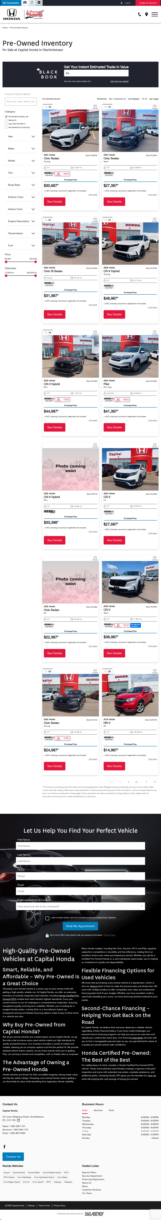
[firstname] (23, 839)
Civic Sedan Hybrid (12, 1182)
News (85, 1186)
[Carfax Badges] (57, 174)
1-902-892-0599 (17, 1133)
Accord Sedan (34, 1172)
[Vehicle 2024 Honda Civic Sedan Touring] (70, 130)
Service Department (92, 1176)
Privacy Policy (59, 1205)
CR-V (66, 1172)
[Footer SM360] (94, 1214)
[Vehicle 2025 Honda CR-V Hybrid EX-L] (70, 356)
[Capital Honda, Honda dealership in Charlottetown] (23, 14)
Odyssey (57, 1182)
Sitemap (31, 1205)
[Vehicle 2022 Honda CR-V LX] (130, 469)
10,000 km (9, 273)
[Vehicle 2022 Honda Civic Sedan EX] (70, 582)
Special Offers (89, 1172)
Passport (68, 1182)
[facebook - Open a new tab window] (4, 1147)
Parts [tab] (111, 1110)
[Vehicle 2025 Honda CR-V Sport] (130, 582)
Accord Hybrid (19, 1172)
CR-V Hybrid (9, 1177)
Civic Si (26, 1182)
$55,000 (33, 259)
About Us (86, 1183)
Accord (7, 1172)
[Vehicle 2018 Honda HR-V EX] (130, 695)
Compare (95, 108)
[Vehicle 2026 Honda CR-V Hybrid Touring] (130, 243)
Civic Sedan (62, 1177)
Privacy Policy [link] (110, 935)
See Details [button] (54, 201)
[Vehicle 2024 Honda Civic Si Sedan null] (70, 243)
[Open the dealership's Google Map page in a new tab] (146, 14)
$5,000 (8, 259)
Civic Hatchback (24, 1177)
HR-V (48, 1182)
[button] (11, 3)
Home (5, 28)
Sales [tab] (85, 1110)
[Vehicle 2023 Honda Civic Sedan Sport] (130, 130)
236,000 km (32, 273)
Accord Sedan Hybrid (52, 1172)
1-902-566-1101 (17, 1126)
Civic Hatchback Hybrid (44, 1177)
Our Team (87, 1193)
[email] (20, 885)
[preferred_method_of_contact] (33, 900)
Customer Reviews (91, 1189)
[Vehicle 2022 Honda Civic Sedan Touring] (70, 695)
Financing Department (93, 1179)
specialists (137, 1038)
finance (94, 986)
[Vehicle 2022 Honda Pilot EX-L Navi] (130, 356)
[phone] (21, 870)
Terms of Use (44, 1205)
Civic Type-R (38, 1182)
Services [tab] (98, 1110)
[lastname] (23, 854)
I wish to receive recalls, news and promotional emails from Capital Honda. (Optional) (83, 918)
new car (152, 1075)
